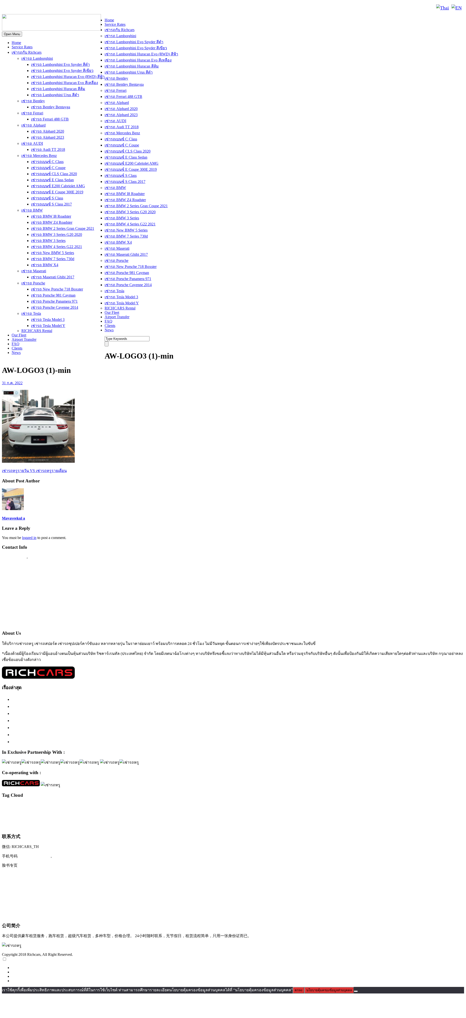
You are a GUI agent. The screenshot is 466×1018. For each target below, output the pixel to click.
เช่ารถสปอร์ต (319, 815)
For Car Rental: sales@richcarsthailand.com (41, 604)
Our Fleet (19, 335)
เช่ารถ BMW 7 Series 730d (52, 259)
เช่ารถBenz (50, 816)
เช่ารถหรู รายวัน (424, 816)
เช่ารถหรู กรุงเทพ (377, 816)
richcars (298, 806)
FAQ (15, 344)
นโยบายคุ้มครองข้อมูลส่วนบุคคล (329, 990)
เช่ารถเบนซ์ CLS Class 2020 (54, 174)
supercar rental (358, 806)
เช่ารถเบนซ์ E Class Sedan (52, 180)
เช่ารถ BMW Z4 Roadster (51, 222)
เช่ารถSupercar (86, 816)
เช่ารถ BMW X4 (44, 265)
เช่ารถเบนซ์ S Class (47, 198)
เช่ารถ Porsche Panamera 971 (54, 301)
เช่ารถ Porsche (33, 283)
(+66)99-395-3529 (69, 856)
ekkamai (37, 806)
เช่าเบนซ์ (99, 825)
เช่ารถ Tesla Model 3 (48, 319)
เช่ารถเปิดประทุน (72, 825)
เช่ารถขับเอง (125, 816)
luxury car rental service (225, 806)
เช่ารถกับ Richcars (27, 52)
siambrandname (338, 806)
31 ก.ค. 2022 (12, 383)
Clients (17, 348)
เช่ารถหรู (351, 815)
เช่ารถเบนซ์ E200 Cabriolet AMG (58, 186)
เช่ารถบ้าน (222, 816)
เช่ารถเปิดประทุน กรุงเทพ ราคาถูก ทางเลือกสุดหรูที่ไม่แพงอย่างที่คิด (76, 734)
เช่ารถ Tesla (31, 313)
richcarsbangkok (313, 806)
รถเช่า (430, 806)
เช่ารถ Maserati (33, 271)
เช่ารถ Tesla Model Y (48, 326)
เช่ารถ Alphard (33, 125)
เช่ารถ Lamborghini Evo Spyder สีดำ (60, 64)
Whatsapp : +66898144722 (26, 622)
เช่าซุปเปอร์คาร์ (32, 816)
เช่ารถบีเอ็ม (206, 816)
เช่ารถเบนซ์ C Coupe (48, 168)
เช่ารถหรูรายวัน (446, 816)
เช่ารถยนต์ (275, 816)
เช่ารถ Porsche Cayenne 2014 (54, 307)
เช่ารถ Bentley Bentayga (50, 107)
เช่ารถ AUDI (32, 143)
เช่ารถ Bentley (33, 101)
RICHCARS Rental (36, 331)
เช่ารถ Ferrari (32, 113)
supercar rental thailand (382, 806)
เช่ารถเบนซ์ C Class (47, 162)
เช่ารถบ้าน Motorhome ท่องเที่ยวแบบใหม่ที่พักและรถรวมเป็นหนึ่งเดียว (77, 741)
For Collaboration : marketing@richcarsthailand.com (48, 613)
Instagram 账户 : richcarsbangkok (32, 875)
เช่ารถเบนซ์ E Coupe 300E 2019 (57, 192)
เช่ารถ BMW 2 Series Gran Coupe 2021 (62, 228)
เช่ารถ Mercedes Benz (39, 156)
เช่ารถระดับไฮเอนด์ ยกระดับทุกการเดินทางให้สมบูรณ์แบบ (67, 699)
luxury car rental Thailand (267, 805)
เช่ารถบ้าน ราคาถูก (242, 816)
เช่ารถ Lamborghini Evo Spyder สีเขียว (62, 70)
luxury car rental (81, 805)
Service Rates (22, 47)
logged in (29, 538)
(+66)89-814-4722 (34, 856)
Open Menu (12, 34)
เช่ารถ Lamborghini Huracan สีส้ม (58, 89)
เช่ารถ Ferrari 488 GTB (50, 119)
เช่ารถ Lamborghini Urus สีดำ (55, 95)
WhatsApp (84, 8)
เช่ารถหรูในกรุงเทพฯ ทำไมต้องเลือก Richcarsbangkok (61, 713)
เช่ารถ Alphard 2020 (47, 131)
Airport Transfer (24, 339)
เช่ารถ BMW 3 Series (48, 241)
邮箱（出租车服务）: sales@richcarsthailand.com (47, 895)
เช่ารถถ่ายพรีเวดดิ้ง (186, 816)
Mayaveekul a (13, 518)
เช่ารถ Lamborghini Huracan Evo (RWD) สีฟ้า (68, 77)
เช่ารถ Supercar (106, 816)
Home (16, 43)
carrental (7, 806)
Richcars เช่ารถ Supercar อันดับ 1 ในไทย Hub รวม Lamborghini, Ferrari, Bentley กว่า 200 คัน (97, 706)
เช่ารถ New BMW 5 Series (52, 253)
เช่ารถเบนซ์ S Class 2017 (51, 204)
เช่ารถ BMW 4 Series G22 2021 (56, 247)
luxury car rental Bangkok (123, 806)
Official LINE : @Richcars (26, 575)
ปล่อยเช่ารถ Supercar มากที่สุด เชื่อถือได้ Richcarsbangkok (65, 727)
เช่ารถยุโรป (292, 816)
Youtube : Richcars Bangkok (27, 594)
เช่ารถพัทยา (261, 816)
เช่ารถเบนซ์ (39, 824)
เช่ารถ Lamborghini (37, 58)
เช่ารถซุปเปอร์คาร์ (154, 815)
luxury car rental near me (194, 806)
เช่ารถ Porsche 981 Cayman (53, 295)
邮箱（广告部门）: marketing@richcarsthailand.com (50, 905)
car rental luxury (22, 806)
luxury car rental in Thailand (163, 806)
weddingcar (402, 806)
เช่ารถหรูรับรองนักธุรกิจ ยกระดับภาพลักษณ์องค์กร (60, 720)
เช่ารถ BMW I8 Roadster (51, 216)
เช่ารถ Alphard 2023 (47, 137)
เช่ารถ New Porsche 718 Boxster (57, 289)
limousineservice (52, 806)
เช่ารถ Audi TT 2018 (48, 149)
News (16, 353)
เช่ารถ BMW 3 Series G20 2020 (56, 234)
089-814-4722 (19, 8)
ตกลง (298, 990)
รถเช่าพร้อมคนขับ (447, 806)
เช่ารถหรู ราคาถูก (402, 816)
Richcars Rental (16, 566)
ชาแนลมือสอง (418, 806)
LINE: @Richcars (55, 8)
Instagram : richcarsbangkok (27, 585)
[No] (356, 991)
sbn (326, 806)
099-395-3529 (41, 556)
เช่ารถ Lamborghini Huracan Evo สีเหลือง (64, 83)
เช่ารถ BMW (32, 210)
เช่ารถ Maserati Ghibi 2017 (52, 277)
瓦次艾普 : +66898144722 (26, 914)
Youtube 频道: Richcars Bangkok (31, 885)
